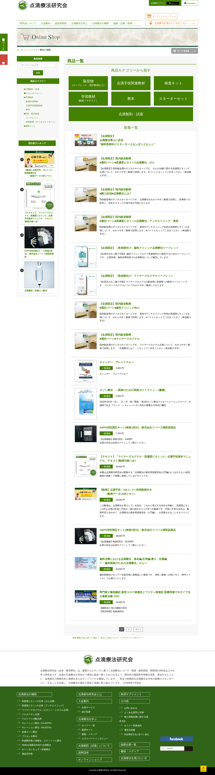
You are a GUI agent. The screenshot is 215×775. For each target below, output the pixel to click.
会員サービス (88, 707)
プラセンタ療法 (29, 736)
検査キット (174, 83)
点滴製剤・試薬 (131, 114)
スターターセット (173, 99)
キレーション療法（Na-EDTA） (37, 727)
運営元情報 (129, 730)
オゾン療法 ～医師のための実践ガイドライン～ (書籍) (132, 390)
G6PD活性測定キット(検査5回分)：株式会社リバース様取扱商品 (39, 254)
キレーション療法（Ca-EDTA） (37, 723)
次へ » (138, 629)
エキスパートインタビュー (95, 738)
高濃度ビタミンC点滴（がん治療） (39, 701)
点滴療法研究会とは (90, 694)
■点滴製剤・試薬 (31, 89)
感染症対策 (27, 753)
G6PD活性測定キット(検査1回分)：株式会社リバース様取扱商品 (138, 427)
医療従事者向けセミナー (3, 42)
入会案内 (45, 23)
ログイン (173, 3)
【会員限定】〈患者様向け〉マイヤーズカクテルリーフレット (136, 275)
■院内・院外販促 (31, 114)
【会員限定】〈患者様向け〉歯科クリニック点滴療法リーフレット (139, 247)
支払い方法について (109, 638)
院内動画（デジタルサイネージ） (40, 122)
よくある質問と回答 (134, 712)
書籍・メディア (89, 734)
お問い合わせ (130, 708)
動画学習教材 (31, 101)
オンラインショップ (162, 16)
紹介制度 (86, 712)
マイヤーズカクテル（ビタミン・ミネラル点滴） (46, 710)
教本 (27, 109)
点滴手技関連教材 (33, 105)
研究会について (28, 23)
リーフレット (31, 118)
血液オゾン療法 (29, 732)
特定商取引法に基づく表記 (85, 638)
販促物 (88, 82)
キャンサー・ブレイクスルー (117, 362)
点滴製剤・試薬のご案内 (35, 290)
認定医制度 (61, 23)
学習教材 (88, 98)
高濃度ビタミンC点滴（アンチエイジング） (43, 705)
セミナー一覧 (88, 725)
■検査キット (29, 126)
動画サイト (87, 730)
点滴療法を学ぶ (79, 23)
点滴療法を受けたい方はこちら (170, 23)
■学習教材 (28, 97)
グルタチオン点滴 (30, 714)
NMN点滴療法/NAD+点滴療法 (36, 745)
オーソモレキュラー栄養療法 (36, 749)
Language (190, 3)
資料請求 (83, 752)
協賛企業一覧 (128, 744)
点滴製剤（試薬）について (94, 745)
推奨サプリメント (131, 694)
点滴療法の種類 (100, 23)
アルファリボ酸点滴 (32, 718)
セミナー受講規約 (133, 725)
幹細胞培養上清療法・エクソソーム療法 (41, 740)
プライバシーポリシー (132, 638)
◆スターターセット (33, 93)
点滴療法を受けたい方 (134, 758)
